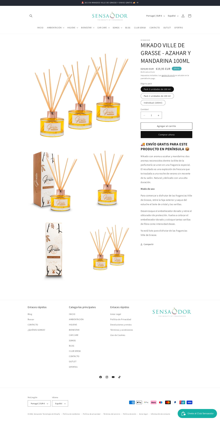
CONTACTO (33, 324)
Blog (30, 314)
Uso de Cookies (117, 335)
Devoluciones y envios (121, 324)
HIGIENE (73, 324)
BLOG (71, 345)
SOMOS (72, 340)
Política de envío (129, 414)
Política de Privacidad (120, 319)
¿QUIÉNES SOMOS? (36, 329)
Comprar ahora (166, 134)
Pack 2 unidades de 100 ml (157, 96)
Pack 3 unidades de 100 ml (157, 89)
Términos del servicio (111, 414)
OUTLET (72, 361)
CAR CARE (73, 335)
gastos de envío (168, 75)
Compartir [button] (149, 244)
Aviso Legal (115, 314)
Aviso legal (143, 414)
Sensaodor (38, 414)
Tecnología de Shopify (51, 414)
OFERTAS (73, 366)
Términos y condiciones (121, 329)
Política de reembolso (71, 414)
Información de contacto (160, 414)
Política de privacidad (91, 414)
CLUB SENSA (75, 350)
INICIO (72, 314)
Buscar (31, 319)
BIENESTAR (74, 329)
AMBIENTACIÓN (76, 319)
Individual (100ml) (153, 103)
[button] (31, 16)
